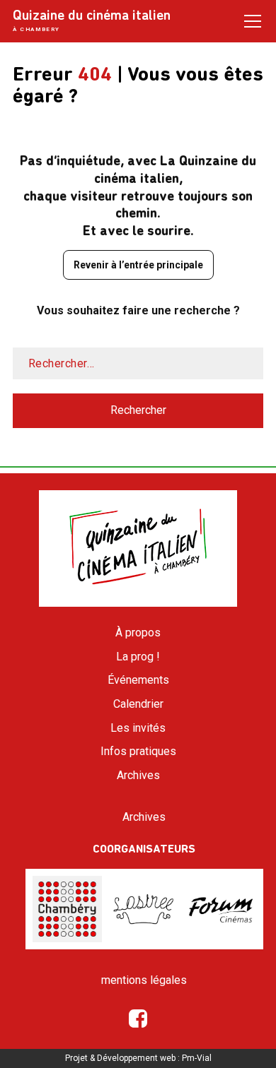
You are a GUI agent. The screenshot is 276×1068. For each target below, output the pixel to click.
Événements (138, 680)
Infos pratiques (138, 751)
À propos (138, 632)
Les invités (138, 728)
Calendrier (138, 704)
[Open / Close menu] (252, 20)
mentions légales (144, 980)
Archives (138, 775)
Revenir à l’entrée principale (138, 265)
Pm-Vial (197, 1058)
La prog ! (138, 656)
